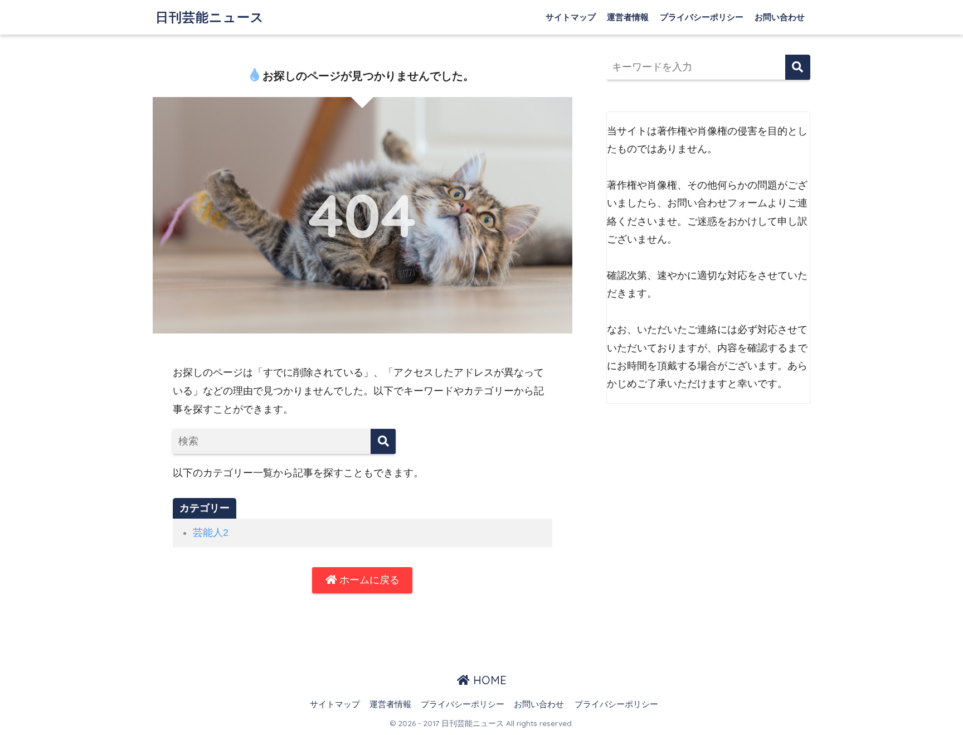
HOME (488, 680)
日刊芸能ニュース (209, 17)
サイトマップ (571, 17)
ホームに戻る (368, 580)
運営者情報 (628, 17)
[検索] (383, 441)
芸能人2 (210, 532)
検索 (797, 67)
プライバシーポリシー (701, 17)
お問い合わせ (780, 17)
